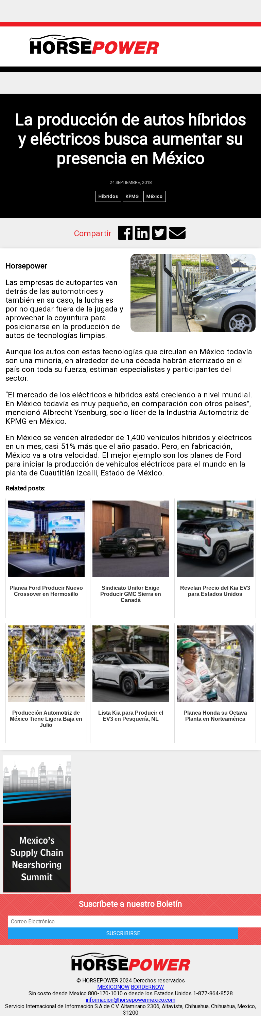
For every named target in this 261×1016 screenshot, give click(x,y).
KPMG (132, 196)
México (154, 196)
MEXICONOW (113, 987)
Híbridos (108, 196)
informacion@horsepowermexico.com (130, 1000)
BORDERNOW (147, 987)
